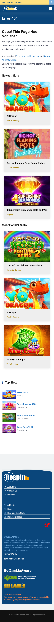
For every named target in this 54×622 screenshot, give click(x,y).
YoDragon (12, 116)
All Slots (11, 505)
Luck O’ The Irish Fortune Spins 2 (24, 265)
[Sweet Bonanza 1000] (9, 405)
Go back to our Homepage (27, 56)
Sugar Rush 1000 (25, 427)
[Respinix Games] (13, 8)
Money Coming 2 (16, 359)
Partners (11, 494)
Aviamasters (22, 393)
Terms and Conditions (14, 559)
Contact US (12, 491)
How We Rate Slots (16, 513)
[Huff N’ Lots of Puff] (9, 417)
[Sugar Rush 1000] (9, 428)
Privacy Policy (10, 554)
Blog (9, 509)
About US (11, 487)
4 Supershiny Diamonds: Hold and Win (27, 210)
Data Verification (14, 517)
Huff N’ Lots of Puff (26, 415)
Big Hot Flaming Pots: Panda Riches (26, 163)
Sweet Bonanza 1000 (27, 404)
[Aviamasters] (9, 394)
